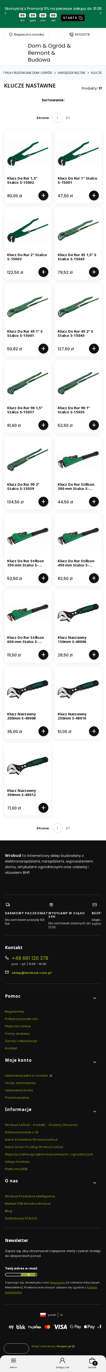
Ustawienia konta (19, 1090)
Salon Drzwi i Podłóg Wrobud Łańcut (34, 1147)
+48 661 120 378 (30, 958)
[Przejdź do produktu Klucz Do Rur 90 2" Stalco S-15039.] (27, 459)
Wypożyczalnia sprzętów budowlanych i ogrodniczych (49, 1154)
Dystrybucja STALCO (21, 1218)
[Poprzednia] (5, 14)
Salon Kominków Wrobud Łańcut (31, 1139)
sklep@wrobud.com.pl (32, 972)
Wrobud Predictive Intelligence (30, 1196)
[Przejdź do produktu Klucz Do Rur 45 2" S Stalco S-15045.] (78, 306)
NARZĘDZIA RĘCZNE (71, 73)
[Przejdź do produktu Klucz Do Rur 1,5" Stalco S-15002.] (27, 153)
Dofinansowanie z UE (22, 1132)
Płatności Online (18, 1026)
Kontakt (11, 1048)
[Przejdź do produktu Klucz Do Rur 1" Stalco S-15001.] (78, 153)
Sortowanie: (53, 100)
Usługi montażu (17, 1161)
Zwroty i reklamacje (21, 1041)
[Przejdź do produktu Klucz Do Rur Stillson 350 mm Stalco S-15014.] (27, 536)
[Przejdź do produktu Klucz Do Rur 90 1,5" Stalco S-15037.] (27, 383)
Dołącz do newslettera (28, 1274)
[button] (51, 998)
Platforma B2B (16, 1169)
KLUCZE (96, 73)
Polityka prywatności (21, 1019)
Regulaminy (14, 1011)
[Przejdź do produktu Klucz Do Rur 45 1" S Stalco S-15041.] (27, 306)
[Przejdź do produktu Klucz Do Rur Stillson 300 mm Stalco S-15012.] (78, 459)
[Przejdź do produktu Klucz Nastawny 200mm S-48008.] (27, 689)
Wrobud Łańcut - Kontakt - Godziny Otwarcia (41, 1125)
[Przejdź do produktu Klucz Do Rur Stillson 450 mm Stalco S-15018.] (78, 536)
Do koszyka (43, 195)
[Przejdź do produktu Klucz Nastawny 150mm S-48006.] (78, 612)
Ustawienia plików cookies (27, 1075)
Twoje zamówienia (20, 1083)
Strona (42, 118)
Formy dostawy (17, 1033)
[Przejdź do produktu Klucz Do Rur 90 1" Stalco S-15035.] (78, 383)
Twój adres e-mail (21, 1268)
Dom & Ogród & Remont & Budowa (49, 53)
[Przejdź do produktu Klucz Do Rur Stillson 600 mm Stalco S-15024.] (27, 612)
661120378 (82, 35)
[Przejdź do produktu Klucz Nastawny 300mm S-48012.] (27, 765)
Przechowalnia (17, 1097)
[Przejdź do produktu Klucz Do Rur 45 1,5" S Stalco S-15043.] (78, 230)
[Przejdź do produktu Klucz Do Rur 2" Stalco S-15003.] (27, 230)
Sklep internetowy (51, 1346)
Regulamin (57, 1282)
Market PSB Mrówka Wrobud (28, 1203)
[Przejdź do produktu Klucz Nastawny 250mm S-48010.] (78, 689)
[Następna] (100, 14)
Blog (8, 1211)
